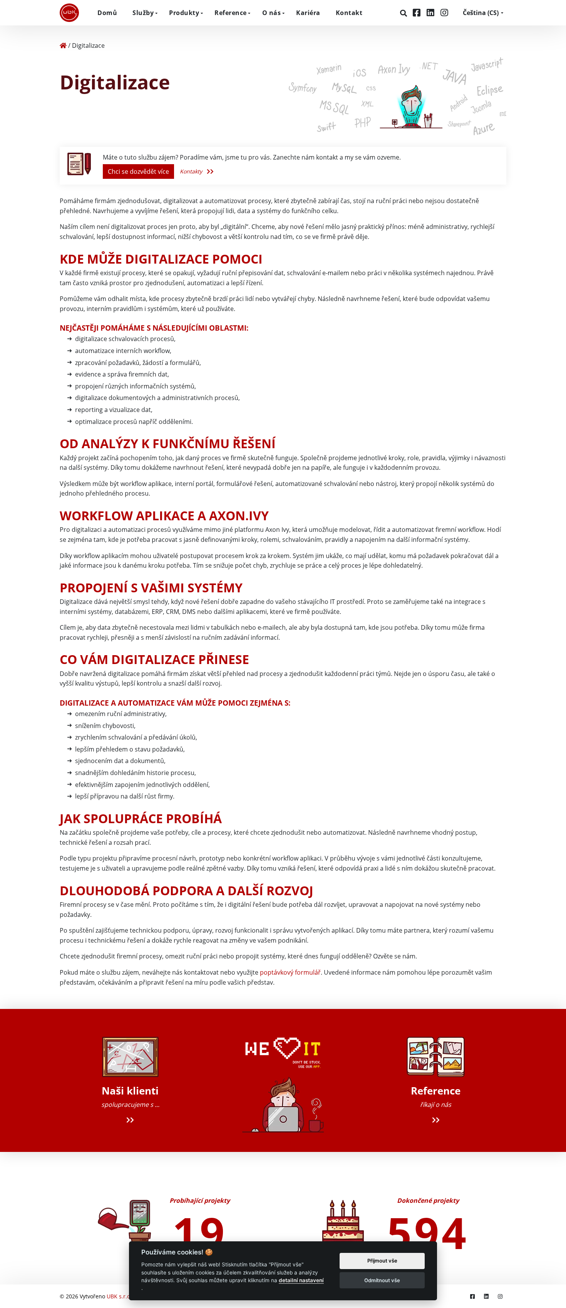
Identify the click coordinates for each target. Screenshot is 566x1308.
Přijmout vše (382, 1261)
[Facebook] (418, 12)
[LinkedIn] (432, 12)
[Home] (63, 45)
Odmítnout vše (382, 1280)
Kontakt (349, 12)
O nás (271, 12)
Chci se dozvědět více (138, 171)
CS (481, 12)
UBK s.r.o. (119, 1296)
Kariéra (308, 12)
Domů (107, 12)
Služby (143, 12)
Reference (230, 12)
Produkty (184, 12)
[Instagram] (444, 12)
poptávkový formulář (290, 972)
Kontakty (192, 171)
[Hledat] (404, 13)
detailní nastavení (301, 1280)
